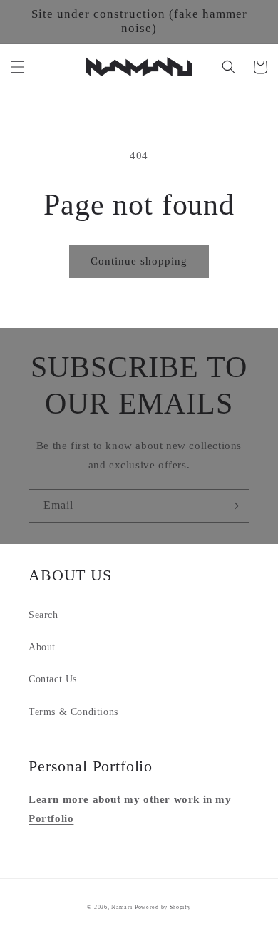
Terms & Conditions (73, 712)
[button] (18, 67)
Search (43, 615)
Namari (121, 907)
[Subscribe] (233, 506)
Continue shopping (139, 261)
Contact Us (53, 679)
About (42, 647)
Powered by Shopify (163, 907)
